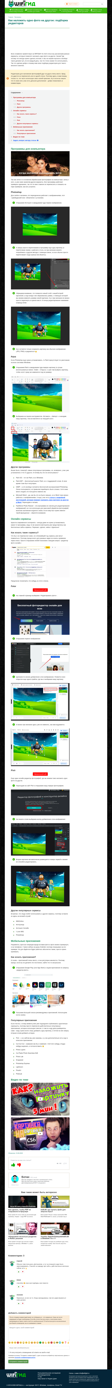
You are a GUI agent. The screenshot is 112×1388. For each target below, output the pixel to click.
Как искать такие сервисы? (27, 114)
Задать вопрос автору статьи (25, 140)
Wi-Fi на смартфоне (51, 10)
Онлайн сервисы (19, 110)
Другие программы (24, 107)
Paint (18, 104)
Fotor (19, 117)
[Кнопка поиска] (102, 3)
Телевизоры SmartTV (67, 10)
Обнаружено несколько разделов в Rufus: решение (22, 1237)
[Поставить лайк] (13, 1164)
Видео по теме (18, 137)
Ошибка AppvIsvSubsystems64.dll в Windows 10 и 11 (55, 1237)
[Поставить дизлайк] (19, 1164)
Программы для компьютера (24, 97)
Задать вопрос (73, 4)
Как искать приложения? (26, 130)
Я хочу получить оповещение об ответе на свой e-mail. (30, 1352)
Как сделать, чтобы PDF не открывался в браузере (19, 1210)
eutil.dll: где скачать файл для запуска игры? (53, 1210)
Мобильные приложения (23, 127)
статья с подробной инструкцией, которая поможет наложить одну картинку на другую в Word (42, 499)
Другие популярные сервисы (27, 123)
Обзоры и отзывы (83, 10)
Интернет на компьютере (34, 10)
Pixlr (18, 120)
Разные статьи (96, 10)
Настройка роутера (16, 10)
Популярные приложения (26, 133)
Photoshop (20, 101)
